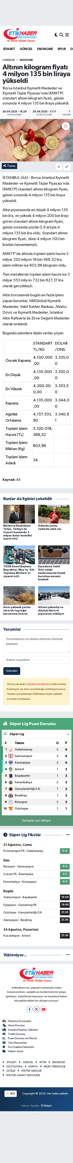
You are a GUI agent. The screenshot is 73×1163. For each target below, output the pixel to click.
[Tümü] (68, 955)
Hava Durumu (16, 1025)
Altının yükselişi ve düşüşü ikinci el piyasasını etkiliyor (51, 610)
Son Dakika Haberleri (21, 1047)
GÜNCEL (26, 49)
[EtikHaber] (20, 35)
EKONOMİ (45, 49)
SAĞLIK (10, 1070)
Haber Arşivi (15, 1051)
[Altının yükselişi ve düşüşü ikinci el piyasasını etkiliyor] (54, 595)
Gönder (12, 671)
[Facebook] (29, 1009)
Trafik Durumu (16, 1034)
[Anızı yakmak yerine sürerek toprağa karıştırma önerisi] (19, 595)
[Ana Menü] (67, 35)
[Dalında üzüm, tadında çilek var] (54, 514)
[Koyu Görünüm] (56, 35)
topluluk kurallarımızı (39, 684)
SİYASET (9, 49)
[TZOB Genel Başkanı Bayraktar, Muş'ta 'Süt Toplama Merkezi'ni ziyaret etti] (19, 554)
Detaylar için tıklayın (36, 820)
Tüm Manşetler (17, 1042)
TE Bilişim (46, 1105)
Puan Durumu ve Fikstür (22, 1038)
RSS (12, 1093)
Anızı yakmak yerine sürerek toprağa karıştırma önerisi (17, 610)
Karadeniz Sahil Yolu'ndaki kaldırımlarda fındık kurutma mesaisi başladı (51, 573)
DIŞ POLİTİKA (14, 1066)
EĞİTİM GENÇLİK (31, 1070)
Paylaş (12, 165)
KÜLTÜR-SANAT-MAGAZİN (23, 1075)
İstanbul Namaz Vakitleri (23, 1029)
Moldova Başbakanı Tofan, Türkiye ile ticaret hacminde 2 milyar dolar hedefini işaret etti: (17, 532)
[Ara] (61, 35)
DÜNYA (33, 1066)
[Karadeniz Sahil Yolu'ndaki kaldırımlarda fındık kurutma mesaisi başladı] (54, 554)
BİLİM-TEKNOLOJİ (54, 1066)
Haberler (9, 60)
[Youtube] (43, 1009)
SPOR (61, 49)
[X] (36, 1009)
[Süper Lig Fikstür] (68, 835)
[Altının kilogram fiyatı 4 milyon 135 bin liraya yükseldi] (36, 140)
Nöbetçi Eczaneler (19, 1021)
